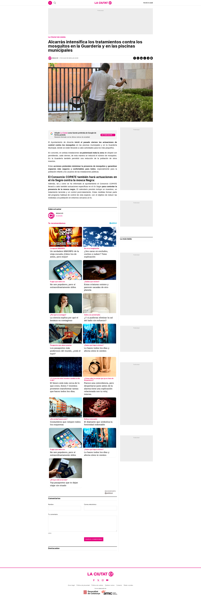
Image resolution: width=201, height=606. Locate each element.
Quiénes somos (110, 585)
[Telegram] (148, 58)
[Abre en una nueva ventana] (92, 592)
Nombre (50, 504)
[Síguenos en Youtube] (107, 580)
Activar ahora (107, 135)
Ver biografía (59, 215)
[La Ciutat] (103, 2)
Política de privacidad (83, 585)
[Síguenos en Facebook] (94, 580)
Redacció (55, 58)
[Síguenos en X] (98, 580)
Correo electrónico (90, 504)
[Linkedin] (141, 58)
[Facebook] (134, 58)
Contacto (119, 585)
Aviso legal (71, 585)
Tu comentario (53, 514)
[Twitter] (138, 58)
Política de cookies (97, 585)
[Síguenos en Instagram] (103, 580)
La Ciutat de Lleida (57, 37)
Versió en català (148, 3)
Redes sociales (128, 585)
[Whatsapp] (144, 58)
